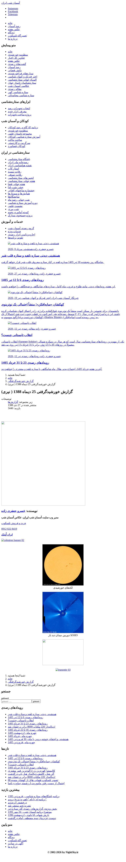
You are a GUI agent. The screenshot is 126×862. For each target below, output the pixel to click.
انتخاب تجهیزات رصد (19, 108)
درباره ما (12, 38)
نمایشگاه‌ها (14, 196)
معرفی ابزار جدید (17, 111)
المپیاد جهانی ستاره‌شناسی (22, 79)
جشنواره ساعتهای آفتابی (21, 190)
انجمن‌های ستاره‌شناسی (21, 178)
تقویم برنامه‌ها (15, 237)
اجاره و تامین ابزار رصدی (21, 234)
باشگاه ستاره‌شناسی (19, 159)
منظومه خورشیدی (18, 54)
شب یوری (13, 209)
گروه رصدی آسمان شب (21, 228)
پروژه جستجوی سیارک (20, 215)
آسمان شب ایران (10, 2)
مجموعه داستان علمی (20, 133)
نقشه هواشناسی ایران (20, 165)
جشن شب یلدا (15, 187)
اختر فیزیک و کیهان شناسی (22, 76)
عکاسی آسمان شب (18, 86)
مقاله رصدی (14, 89)
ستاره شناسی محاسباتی (21, 95)
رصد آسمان (14, 26)
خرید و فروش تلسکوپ (13, 523)
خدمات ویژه (14, 231)
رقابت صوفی (15, 174)
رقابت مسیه (14, 171)
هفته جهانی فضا (16, 184)
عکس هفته (14, 29)
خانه (10, 23)
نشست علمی (15, 206)
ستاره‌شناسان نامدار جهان (22, 82)
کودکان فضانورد (16, 146)
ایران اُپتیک (7, 534)
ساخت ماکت (15, 140)
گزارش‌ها (13, 402)
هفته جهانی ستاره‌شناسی (21, 181)
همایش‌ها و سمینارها (19, 193)
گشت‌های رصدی (17, 64)
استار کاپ (13, 168)
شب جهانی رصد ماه (19, 199)
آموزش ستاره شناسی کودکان (24, 136)
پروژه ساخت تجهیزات (19, 114)
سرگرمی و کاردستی (19, 143)
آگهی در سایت (15, 843)
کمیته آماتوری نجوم (18, 212)
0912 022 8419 (9, 528)
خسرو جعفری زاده (13, 511)
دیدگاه (11, 32)
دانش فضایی (14, 70)
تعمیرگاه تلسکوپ (17, 35)
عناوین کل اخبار (16, 57)
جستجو (5, 698)
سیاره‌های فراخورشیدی (20, 73)
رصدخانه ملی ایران (18, 162)
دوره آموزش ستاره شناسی (22, 203)
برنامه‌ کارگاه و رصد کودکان (23, 127)
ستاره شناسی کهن (18, 92)
